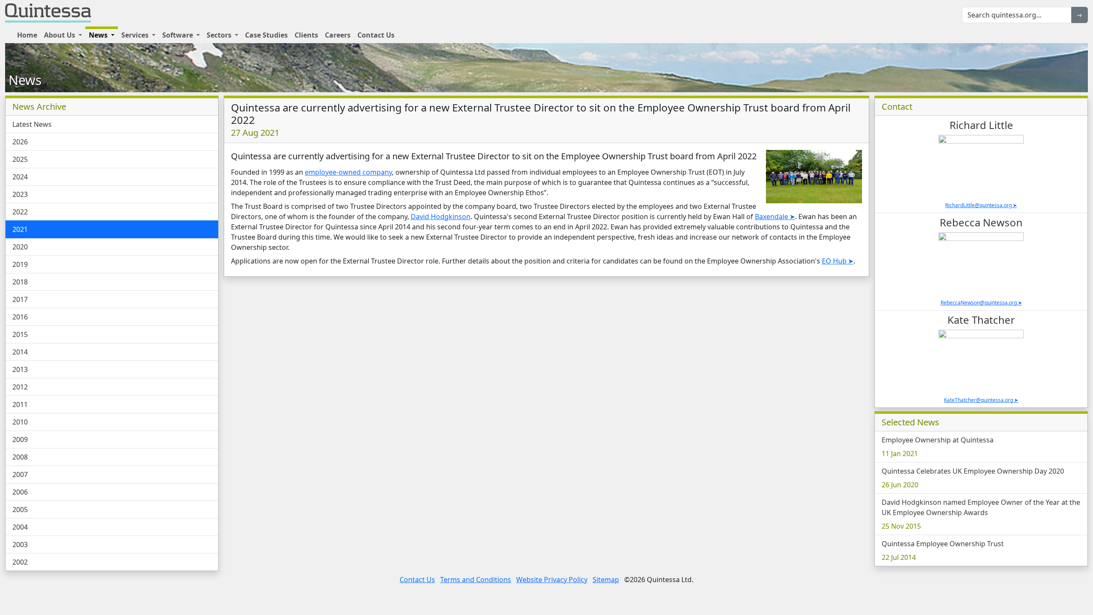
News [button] (99, 35)
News (25, 80)
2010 (20, 422)
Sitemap (606, 579)
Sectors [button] (220, 35)
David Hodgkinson (441, 216)
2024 (20, 177)
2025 (20, 159)
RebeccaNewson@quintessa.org (979, 302)
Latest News (32, 124)
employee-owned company (348, 172)
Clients (306, 35)
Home (27, 35)
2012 (20, 387)
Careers (338, 35)
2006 (20, 492)
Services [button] (135, 35)
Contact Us (376, 35)
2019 (20, 264)
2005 (20, 509)
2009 (20, 439)
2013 (20, 369)
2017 (20, 299)
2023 (20, 194)
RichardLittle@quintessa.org (978, 205)
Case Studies (266, 35)
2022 (20, 212)
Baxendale (771, 216)
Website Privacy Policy (551, 579)
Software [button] (178, 35)
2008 (20, 457)
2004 (20, 527)
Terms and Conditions (475, 579)
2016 (20, 317)
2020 (20, 247)
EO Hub (834, 261)
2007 (20, 474)
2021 (20, 229)
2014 (20, 352)
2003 (20, 544)
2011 (20, 404)
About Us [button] (60, 35)
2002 (20, 562)
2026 (20, 141)
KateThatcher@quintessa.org (978, 400)
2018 (20, 282)
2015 (20, 334)
